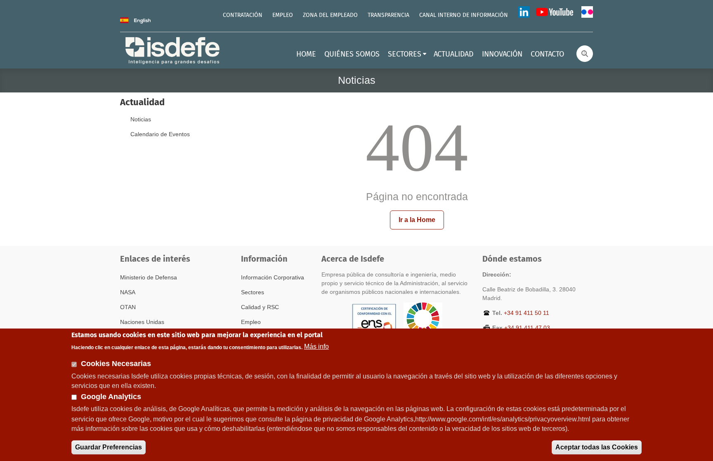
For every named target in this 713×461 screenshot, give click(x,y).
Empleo (251, 322)
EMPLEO (282, 15)
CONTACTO (547, 54)
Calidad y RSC (260, 307)
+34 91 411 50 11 (526, 313)
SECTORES (404, 54)
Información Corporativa (272, 277)
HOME (306, 54)
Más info (316, 346)
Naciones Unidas (142, 322)
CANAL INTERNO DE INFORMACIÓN (463, 15)
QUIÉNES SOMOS (352, 54)
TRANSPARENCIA (388, 15)
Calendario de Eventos (160, 134)
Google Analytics (111, 396)
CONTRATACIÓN (242, 15)
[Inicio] (173, 49)
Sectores (252, 292)
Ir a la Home (417, 219)
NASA (127, 292)
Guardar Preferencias (108, 447)
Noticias (140, 119)
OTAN (128, 307)
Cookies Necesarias (116, 363)
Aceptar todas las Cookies (596, 447)
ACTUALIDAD (454, 54)
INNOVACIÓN (502, 54)
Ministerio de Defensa (148, 277)
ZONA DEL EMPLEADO (330, 15)
